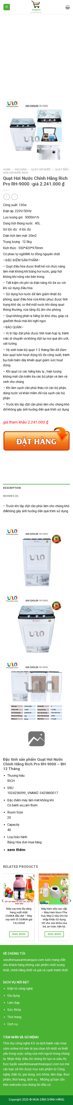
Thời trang (14, 1017)
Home (7, 169)
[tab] (36, 488)
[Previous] (3, 909)
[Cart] (67, 7)
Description (12, 487)
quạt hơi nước (41, 169)
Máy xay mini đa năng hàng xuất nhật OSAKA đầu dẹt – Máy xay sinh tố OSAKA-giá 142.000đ (18, 916)
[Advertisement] (36, 52)
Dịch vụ (12, 1024)
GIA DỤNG (21, 169)
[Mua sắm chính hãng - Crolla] (36, 7)
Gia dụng (13, 996)
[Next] (70, 909)
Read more (18, 934)
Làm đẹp (13, 1003)
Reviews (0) (10, 495)
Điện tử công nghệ (20, 988)
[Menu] (6, 7)
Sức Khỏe (14, 1010)
